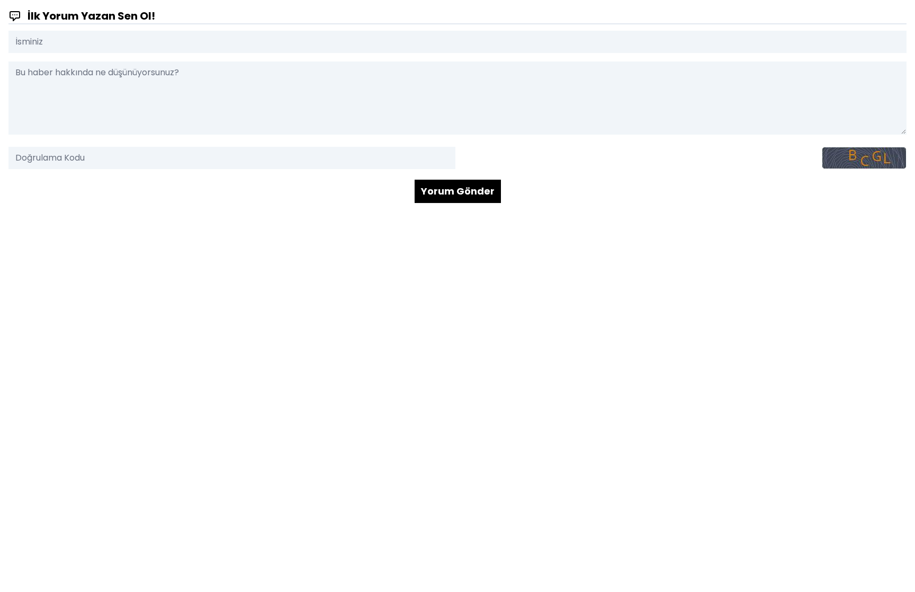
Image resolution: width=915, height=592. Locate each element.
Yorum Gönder (458, 191)
